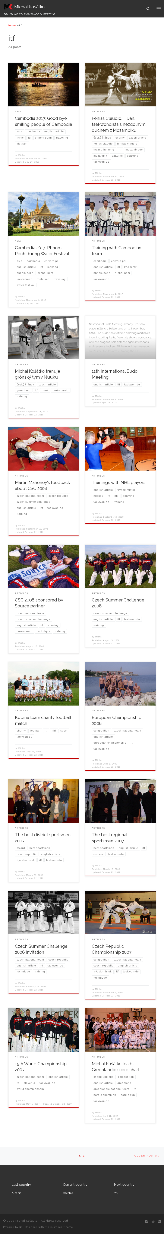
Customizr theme (61, 1226)
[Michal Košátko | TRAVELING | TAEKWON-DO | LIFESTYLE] (8, 6)
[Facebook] (146, 1221)
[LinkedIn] (159, 1221)
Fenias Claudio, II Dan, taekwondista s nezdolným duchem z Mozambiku (118, 124)
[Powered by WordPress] (20, 1227)
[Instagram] (153, 1221)
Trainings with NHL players (118, 482)
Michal (21, 155)
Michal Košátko (26, 1220)
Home (12, 25)
